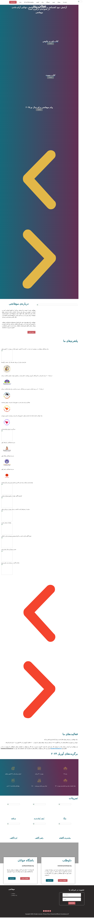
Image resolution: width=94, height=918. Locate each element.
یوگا (65, 818)
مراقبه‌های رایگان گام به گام (29, 2)
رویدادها (59, 2)
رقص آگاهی (39, 838)
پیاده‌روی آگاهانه (65, 838)
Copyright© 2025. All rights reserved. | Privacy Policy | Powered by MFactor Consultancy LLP (47, 914)
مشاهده (39, 109)
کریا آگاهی (13, 838)
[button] (39, 180)
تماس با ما (65, 2)
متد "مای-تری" (39, 818)
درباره (20, 2)
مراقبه (13, 818)
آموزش (37, 2)
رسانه (43, 2)
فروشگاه (48, 2)
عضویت (53, 2)
